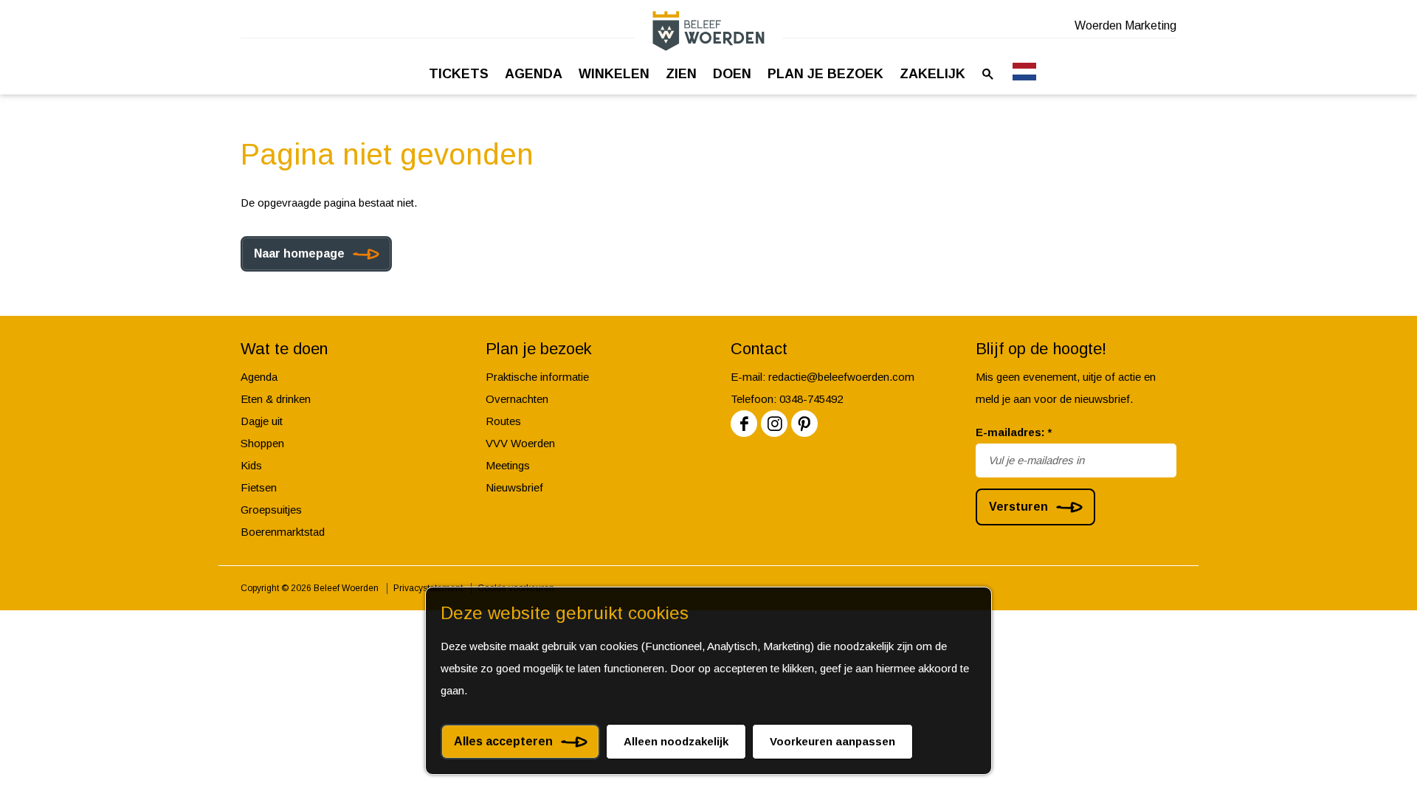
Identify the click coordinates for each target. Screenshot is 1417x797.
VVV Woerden (520, 443)
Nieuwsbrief (514, 487)
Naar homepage (299, 253)
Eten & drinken (276, 399)
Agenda (259, 376)
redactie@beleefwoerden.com (841, 376)
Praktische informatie (537, 376)
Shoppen (262, 443)
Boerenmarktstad (283, 531)
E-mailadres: (1014, 432)
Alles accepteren (503, 741)
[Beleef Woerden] (708, 30)
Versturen (1018, 506)
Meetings (508, 465)
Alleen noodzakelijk (676, 741)
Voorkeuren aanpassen (832, 741)
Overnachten (517, 399)
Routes (503, 421)
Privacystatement (428, 588)
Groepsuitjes (271, 509)
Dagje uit (262, 421)
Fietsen (259, 487)
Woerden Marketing (1125, 25)
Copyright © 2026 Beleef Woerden (310, 588)
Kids (251, 465)
